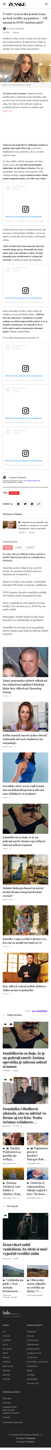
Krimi (29, 1371)
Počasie (6, 1379)
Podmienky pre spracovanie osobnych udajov (11, 1410)
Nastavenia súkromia (13, 1422)
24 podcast (32, 1358)
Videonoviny (33, 1345)
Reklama (7, 1399)
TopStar (6, 1362)
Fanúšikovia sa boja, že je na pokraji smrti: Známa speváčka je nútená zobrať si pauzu (25, 631)
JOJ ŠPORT (7, 1340)
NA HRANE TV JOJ (34, 1353)
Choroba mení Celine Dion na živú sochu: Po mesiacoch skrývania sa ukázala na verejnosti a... (22, 571)
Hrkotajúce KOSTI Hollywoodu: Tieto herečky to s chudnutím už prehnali (23, 618)
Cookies (6, 1417)
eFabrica (31, 1442)
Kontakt (7, 1403)
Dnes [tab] (7, 548)
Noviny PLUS (32, 1340)
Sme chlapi (8, 1366)
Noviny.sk (31, 1332)
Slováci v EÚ (33, 1383)
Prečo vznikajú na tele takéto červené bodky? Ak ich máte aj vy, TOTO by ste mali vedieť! (24, 606)
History (6, 1375)
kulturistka (14, 493)
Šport (5, 1353)
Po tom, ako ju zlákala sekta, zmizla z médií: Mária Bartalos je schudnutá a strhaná (24, 557)
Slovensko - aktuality (37, 1362)
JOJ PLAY (6, 1336)
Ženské (6, 1358)
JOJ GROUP (7, 1349)
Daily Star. (8, 111)
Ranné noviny (33, 1349)
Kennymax (31, 1438)
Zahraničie (32, 1366)
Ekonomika (32, 1379)
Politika (31, 1375)
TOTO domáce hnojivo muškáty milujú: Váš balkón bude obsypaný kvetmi (25, 594)
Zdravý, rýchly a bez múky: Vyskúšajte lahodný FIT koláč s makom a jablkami (25, 583)
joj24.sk (30, 1336)
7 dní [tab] (18, 548)
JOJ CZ (5, 1345)
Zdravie (6, 1371)
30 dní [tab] (30, 548)
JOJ (4, 1332)
